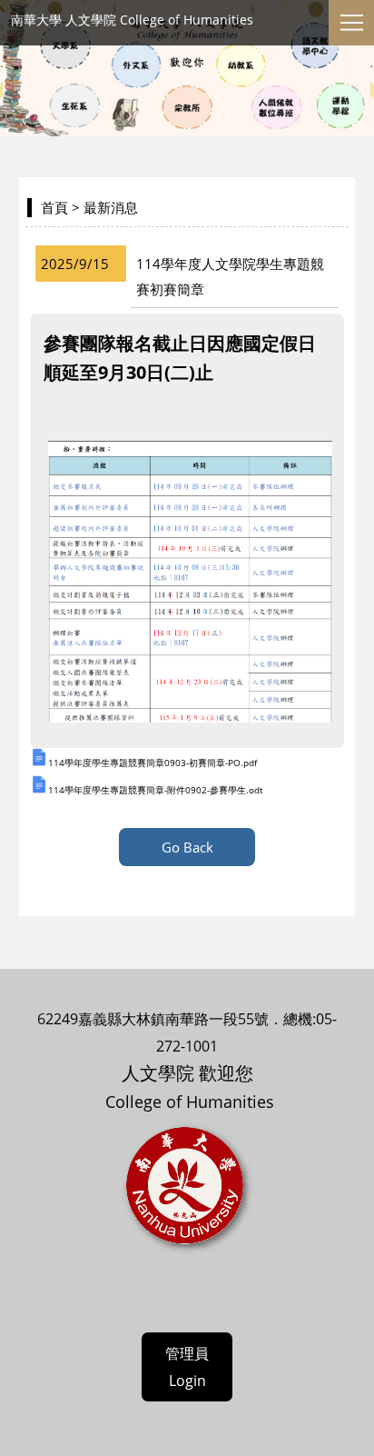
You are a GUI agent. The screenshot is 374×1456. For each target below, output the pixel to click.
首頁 (54, 207)
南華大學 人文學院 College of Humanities (132, 19)
